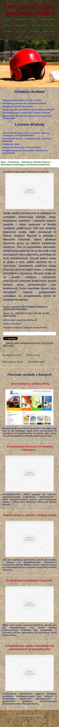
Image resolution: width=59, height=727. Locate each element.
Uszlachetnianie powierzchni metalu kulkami (26, 112)
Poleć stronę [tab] (33, 355)
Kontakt (41, 37)
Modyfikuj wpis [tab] (36, 361)
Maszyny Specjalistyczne (43, 25)
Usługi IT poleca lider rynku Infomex (21, 147)
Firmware (29, 37)
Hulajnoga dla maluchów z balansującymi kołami (28, 109)
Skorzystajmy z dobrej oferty (29, 383)
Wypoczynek (49, 31)
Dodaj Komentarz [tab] (12, 355)
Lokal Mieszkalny (47, 19)
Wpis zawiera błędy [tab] (13, 361)
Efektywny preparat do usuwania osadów (24, 103)
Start (7, 19)
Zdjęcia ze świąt (11, 144)
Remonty (31, 19)
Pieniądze (18, 19)
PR (17, 31)
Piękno (18, 37)
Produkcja (34, 31)
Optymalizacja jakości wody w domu (21, 100)
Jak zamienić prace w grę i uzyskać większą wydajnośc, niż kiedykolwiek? (25, 134)
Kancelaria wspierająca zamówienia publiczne (25, 164)
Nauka (8, 25)
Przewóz (8, 31)
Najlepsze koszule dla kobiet (17, 106)
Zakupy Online (21, 25)
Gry (24, 31)
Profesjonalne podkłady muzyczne (29, 580)
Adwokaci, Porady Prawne (36, 162)
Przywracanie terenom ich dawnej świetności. (29, 448)
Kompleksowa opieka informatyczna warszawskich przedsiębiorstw (29, 647)
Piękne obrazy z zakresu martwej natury (29, 515)
